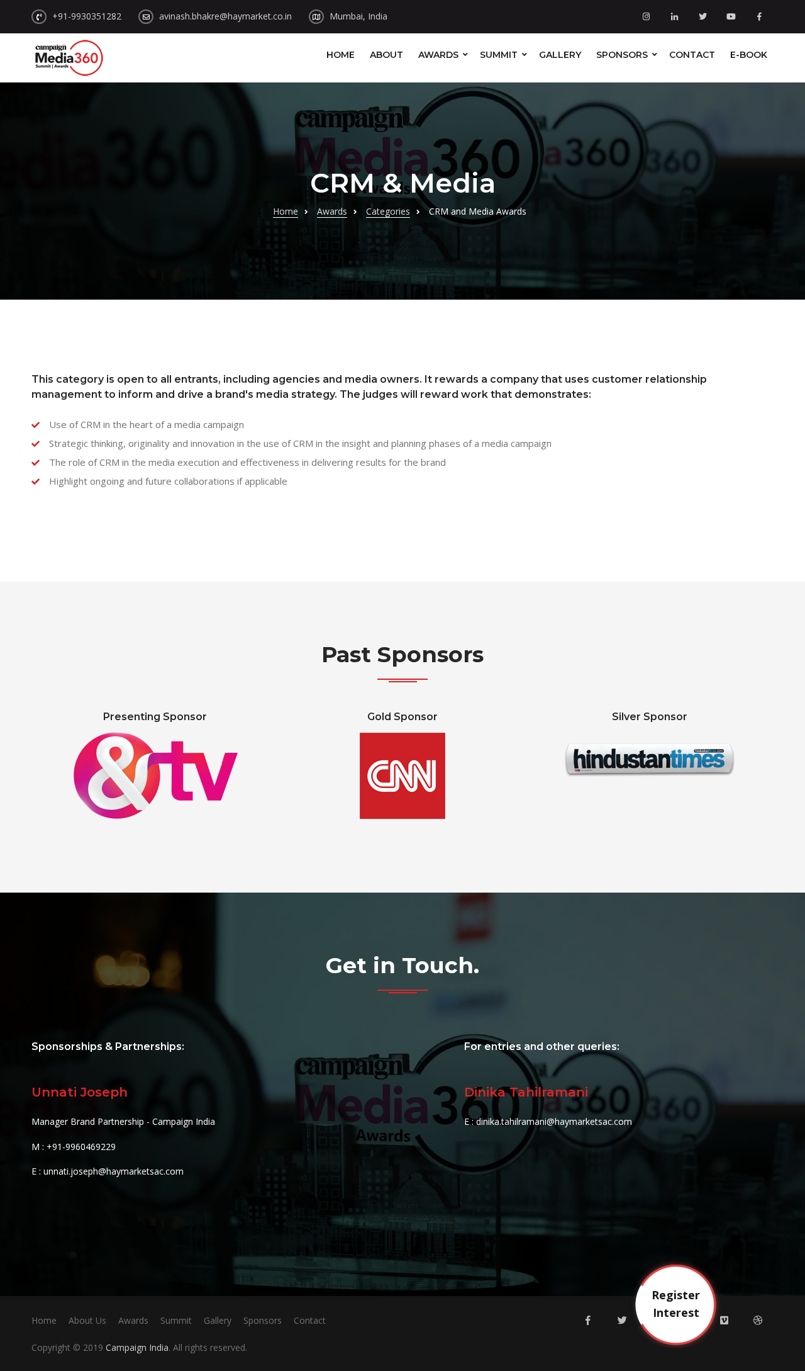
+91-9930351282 (86, 16)
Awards (438, 54)
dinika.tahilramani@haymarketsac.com (554, 1121)
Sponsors (622, 54)
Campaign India (137, 1347)
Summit (499, 54)
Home (340, 54)
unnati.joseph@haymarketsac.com (113, 1171)
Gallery (560, 54)
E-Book (748, 54)
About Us (87, 1320)
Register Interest (676, 1303)
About (386, 54)
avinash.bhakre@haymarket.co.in (225, 16)
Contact (692, 54)
